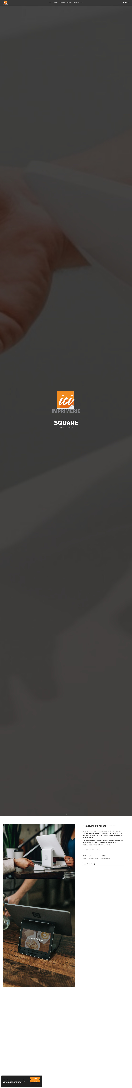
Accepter (35, 1078)
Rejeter (35, 1081)
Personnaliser (35, 1084)
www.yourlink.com (105, 858)
